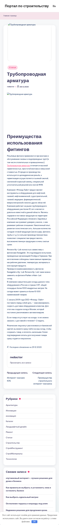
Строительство (13, 443)
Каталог (9, 421)
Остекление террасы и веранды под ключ (27, 503)
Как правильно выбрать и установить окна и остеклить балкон (28, 489)
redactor (16, 357)
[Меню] (54, 6)
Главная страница (9, 16)
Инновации (11, 410)
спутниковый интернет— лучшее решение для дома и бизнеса (29, 479)
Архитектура (11, 405)
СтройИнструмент (14, 448)
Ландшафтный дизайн (16, 426)
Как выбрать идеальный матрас (22, 497)
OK (34, 521)
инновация (11, 416)
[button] (20, 363)
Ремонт (9, 432)
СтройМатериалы (14, 453)
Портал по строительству (27, 6)
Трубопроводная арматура (18, 165)
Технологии (11, 459)
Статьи (12, 67)
